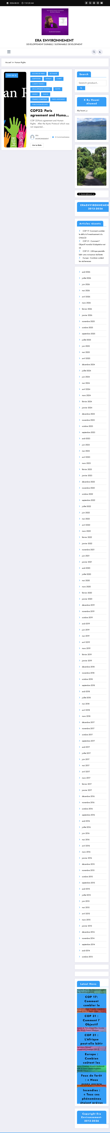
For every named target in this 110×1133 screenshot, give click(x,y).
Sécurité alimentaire (87, 992)
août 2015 (86, 889)
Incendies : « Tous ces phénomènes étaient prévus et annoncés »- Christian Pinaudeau (91, 1103)
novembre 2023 (88, 420)
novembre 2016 (88, 802)
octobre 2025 (87, 327)
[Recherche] (94, 52)
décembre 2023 (88, 414)
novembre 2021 (88, 549)
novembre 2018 (88, 673)
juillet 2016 (86, 827)
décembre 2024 (88, 364)
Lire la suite (37, 145)
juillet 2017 (86, 753)
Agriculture (81, 1047)
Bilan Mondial (99, 1028)
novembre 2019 (88, 611)
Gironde (80, 1071)
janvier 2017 (87, 790)
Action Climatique (83, 1009)
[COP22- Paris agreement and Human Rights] (15, 109)
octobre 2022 (87, 494)
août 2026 (86, 272)
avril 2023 (86, 457)
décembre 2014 (88, 932)
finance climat (93, 1011)
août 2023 (86, 438)
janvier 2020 (87, 599)
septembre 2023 (88, 432)
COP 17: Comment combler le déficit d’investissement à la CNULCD (92, 234)
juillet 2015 (86, 895)
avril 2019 (86, 642)
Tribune (85, 1071)
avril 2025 (86, 358)
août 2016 (86, 821)
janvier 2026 (87, 315)
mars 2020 (86, 586)
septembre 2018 (88, 685)
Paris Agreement (58, 99)
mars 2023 (86, 463)
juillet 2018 (86, 697)
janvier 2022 (87, 543)
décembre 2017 (88, 722)
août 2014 (86, 950)
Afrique (49, 79)
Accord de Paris (38, 74)
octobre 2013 (87, 956)
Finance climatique (39, 99)
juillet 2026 (86, 278)
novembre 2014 (88, 938)
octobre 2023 (87, 426)
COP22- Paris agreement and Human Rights (49, 112)
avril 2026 (86, 296)
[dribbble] (94, 2)
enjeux (45, 94)
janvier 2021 (87, 562)
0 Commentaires (62, 137)
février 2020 (87, 592)
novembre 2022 (88, 488)
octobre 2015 (87, 876)
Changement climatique (85, 1049)
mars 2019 (86, 648)
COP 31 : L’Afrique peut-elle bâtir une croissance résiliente (91, 1045)
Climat (59, 79)
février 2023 (87, 469)
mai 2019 (85, 636)
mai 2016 (85, 839)
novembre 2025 (88, 321)
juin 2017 (85, 759)
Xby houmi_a (82, 110)
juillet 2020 (86, 574)
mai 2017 (85, 765)
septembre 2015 (88, 882)
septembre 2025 (88, 333)
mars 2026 (86, 302)
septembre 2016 (88, 815)
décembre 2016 (88, 796)
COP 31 (85, 1011)
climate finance (38, 84)
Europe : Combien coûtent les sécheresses (91, 1060)
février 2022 (87, 537)
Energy (35, 94)
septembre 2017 (88, 741)
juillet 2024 (86, 370)
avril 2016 (86, 845)
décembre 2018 (88, 666)
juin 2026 (86, 284)
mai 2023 (86, 451)
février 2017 (86, 784)
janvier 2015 (87, 926)
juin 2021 (85, 555)
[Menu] (9, 52)
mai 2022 (86, 518)
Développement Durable (41, 89)
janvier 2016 (87, 858)
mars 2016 (86, 852)
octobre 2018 (87, 679)
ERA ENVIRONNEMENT (54, 40)
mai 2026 (86, 290)
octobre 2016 (87, 808)
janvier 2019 (87, 660)
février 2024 (87, 401)
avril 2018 (86, 710)
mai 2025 (86, 352)
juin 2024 (86, 376)
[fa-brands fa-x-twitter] (90, 2)
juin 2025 (86, 346)
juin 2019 (85, 629)
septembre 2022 (88, 500)
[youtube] (101, 2)
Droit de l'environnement (92, 1085)
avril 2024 (86, 389)
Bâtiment (88, 1047)
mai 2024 (86, 383)
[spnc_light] (100, 52)
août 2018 (86, 691)
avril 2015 (86, 913)
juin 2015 (85, 901)
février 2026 (87, 309)
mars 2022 (86, 531)
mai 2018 (85, 703)
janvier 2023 (87, 475)
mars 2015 (86, 919)
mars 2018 (86, 716)
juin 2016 (85, 833)
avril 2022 (86, 525)
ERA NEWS (81, 1030)
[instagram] (97, 2)
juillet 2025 (86, 339)
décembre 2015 (88, 864)
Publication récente (40, 105)
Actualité (53, 74)
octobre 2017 (87, 734)
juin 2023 (86, 444)
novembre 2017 (88, 728)
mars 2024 (86, 395)
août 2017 (86, 747)
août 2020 (86, 568)
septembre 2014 (88, 944)
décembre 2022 (88, 481)
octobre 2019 (87, 617)
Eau (78, 992)
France (85, 1068)
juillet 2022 (86, 506)
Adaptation (36, 79)
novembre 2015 (88, 870)
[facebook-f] (86, 2)
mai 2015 (85, 907)
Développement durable (97, 990)
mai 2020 (86, 580)
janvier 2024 (87, 407)
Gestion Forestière (94, 1068)
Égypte (57, 89)
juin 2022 (86, 512)
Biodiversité (100, 1066)
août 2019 (86, 623)
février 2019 (87, 654)
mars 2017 (86, 778)
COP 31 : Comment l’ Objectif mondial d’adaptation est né (92, 244)
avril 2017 (86, 771)
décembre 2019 (88, 605)
